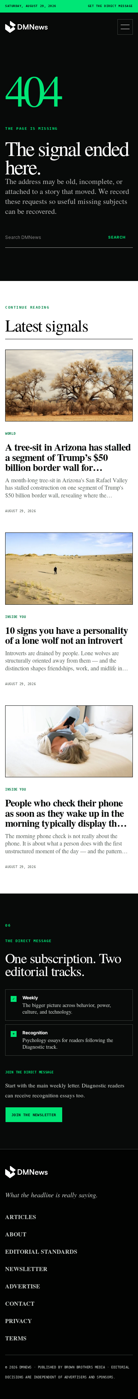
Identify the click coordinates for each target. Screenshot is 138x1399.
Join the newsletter (33, 1115)
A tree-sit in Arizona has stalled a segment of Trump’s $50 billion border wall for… (68, 457)
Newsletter (26, 1268)
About (15, 1234)
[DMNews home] (26, 27)
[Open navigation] (125, 27)
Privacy (18, 1320)
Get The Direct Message (110, 6)
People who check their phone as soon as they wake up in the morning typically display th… (66, 812)
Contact (20, 1303)
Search (116, 237)
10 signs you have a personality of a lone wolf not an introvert (66, 635)
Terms (15, 1338)
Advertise (22, 1286)
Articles (20, 1216)
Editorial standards (41, 1251)
